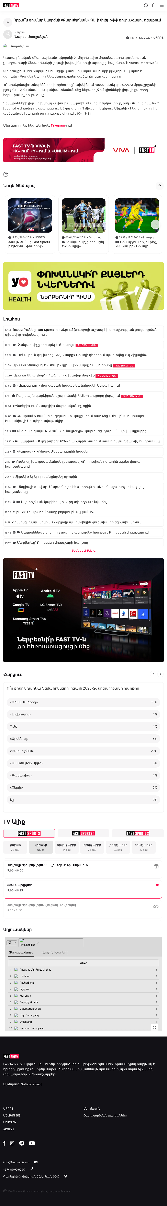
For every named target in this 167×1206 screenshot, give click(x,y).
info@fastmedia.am (16, 1162)
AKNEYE (8, 1129)
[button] (154, 5)
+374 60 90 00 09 (14, 1169)
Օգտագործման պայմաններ (105, 1115)
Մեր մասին (92, 1108)
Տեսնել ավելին (83, 550)
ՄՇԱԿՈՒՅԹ (11, 1115)
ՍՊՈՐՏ (8, 1108)
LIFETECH (9, 1122)
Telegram (58, 126)
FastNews (10, 1064)
